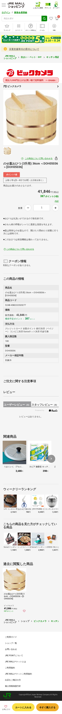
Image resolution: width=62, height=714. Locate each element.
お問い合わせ (11, 649)
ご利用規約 (10, 668)
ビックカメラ (14, 86)
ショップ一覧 (11, 643)
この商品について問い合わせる (39, 158)
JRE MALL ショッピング (10, 57)
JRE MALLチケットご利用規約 (18, 674)
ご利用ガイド (11, 637)
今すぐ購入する (47, 707)
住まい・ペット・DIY (31, 57)
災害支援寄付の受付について (24, 49)
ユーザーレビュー (17, 404)
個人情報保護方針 (13, 686)
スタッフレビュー (45, 404)
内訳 (57, 201)
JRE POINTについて (14, 655)
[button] (51, 459)
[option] (31, 117)
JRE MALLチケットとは (15, 661)
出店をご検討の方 (13, 680)
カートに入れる (23, 707)
